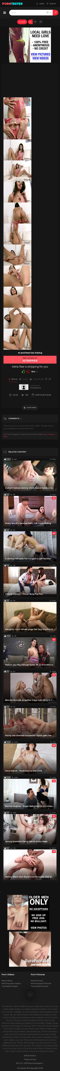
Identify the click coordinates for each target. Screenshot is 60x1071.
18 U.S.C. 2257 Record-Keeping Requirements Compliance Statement (30, 1063)
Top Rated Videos (10, 986)
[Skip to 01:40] (17, 297)
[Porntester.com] (12, 3)
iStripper (30, 360)
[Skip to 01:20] (17, 255)
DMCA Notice (30, 1056)
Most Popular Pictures (41, 983)
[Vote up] (23, 371)
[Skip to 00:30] (17, 149)
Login (45, 434)
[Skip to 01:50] (17, 318)
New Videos (7, 981)
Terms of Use (30, 1059)
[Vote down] (28, 371)
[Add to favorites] (46, 379)
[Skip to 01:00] (17, 213)
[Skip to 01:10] (17, 234)
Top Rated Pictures (39, 986)
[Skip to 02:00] (17, 339)
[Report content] (50, 379)
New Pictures (37, 981)
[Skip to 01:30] (17, 276)
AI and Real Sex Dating (30, 353)
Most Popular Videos (11, 983)
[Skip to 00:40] (17, 170)
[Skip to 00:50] (17, 191)
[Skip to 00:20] (17, 128)
